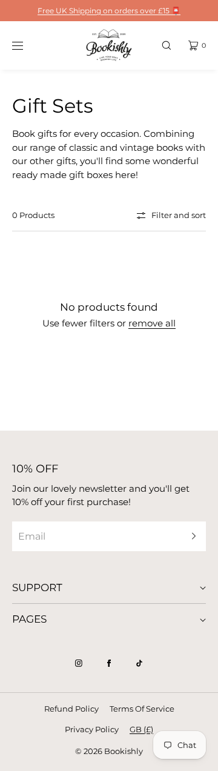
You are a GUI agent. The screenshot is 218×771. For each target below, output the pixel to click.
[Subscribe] (191, 536)
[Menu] (26, 45)
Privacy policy (92, 729)
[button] (166, 45)
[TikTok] (139, 663)
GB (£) (141, 729)
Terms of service (142, 708)
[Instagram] (78, 663)
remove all (152, 323)
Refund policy (71, 708)
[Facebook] (109, 663)
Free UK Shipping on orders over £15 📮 (109, 10)
